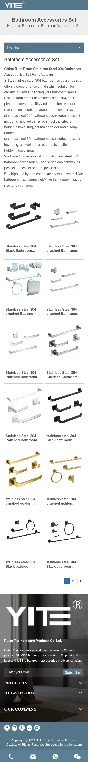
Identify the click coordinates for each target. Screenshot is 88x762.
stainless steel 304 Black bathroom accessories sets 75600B (61, 564)
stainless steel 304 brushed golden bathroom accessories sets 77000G (20, 501)
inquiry (64, 179)
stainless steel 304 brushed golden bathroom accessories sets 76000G (61, 501)
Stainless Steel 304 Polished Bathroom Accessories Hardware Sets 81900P (21, 375)
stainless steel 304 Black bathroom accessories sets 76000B (20, 564)
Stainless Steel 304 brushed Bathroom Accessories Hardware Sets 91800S (61, 312)
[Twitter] (22, 728)
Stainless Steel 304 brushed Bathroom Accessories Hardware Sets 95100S (21, 312)
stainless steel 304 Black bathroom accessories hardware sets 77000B (64, 438)
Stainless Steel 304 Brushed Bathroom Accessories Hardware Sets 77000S (62, 375)
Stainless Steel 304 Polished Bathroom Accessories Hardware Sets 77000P (21, 438)
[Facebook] (7, 728)
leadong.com (73, 744)
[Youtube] (29, 728)
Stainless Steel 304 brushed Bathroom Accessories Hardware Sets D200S (64, 248)
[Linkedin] (14, 728)
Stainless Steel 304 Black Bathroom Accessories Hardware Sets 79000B (21, 248)
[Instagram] (37, 728)
